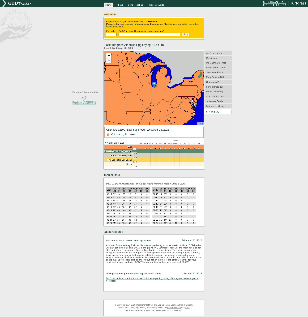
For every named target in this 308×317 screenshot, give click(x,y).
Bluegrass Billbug (215, 106)
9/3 (194, 143)
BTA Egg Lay (212, 112)
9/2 (189, 143)
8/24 (146, 143)
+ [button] (109, 56)
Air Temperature (214, 53)
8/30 (175, 143)
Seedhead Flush (214, 72)
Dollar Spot (211, 58)
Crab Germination (215, 96)
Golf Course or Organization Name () (141, 31)
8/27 (160, 143)
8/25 (151, 143)
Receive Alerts (156, 5)
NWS (187, 308)
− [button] (109, 61)
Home (108, 5)
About (120, 5)
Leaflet (200, 123)
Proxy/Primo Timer (215, 67)
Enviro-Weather (174, 308)
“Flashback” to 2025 (115, 143)
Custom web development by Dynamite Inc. (163, 310)
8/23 (141, 143)
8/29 (170, 143)
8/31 (179, 143)
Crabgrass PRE (214, 82)
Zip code (110, 31)
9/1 (184, 143)
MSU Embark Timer (216, 63)
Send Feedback (136, 5)
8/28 (165, 143)
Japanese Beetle (214, 101)
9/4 (199, 143)
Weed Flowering (214, 91)
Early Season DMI (215, 77)
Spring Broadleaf (214, 87)
